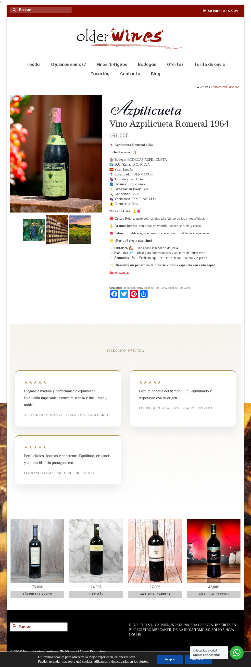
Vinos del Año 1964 (155, 287)
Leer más (96, 594)
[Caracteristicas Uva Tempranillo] (34, 229)
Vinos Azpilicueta (132, 287)
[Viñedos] (80, 229)
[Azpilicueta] (146, 108)
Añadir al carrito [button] (37, 594)
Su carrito (222, 11)
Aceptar (170, 659)
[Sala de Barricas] (57, 229)
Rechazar (198, 659)
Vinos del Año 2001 (227, 87)
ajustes (143, 661)
